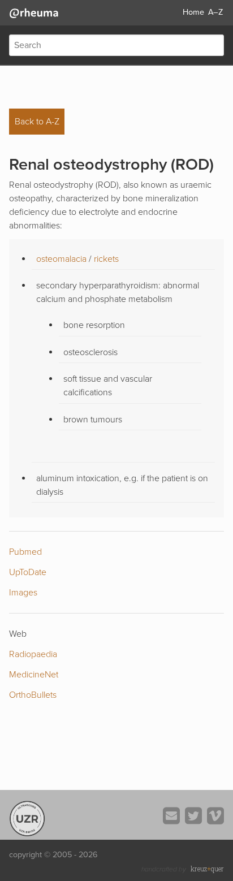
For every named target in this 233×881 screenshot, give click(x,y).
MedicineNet (33, 674)
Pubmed (25, 552)
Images (23, 592)
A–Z (215, 12)
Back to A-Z (37, 121)
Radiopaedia (33, 654)
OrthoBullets (33, 695)
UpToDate (27, 572)
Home (193, 12)
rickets (106, 259)
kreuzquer (207, 868)
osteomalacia (62, 259)
